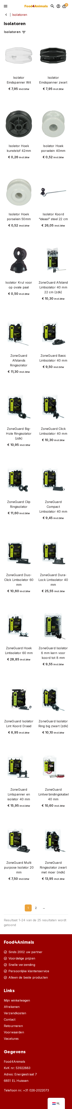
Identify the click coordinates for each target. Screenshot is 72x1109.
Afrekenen (12, 1007)
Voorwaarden (14, 1032)
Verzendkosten (15, 1013)
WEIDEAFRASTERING (6, 14)
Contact (9, 1019)
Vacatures (11, 1039)
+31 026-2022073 (36, 1090)
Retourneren (13, 1026)
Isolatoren (13, 32)
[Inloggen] (58, 6)
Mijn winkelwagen (17, 1000)
